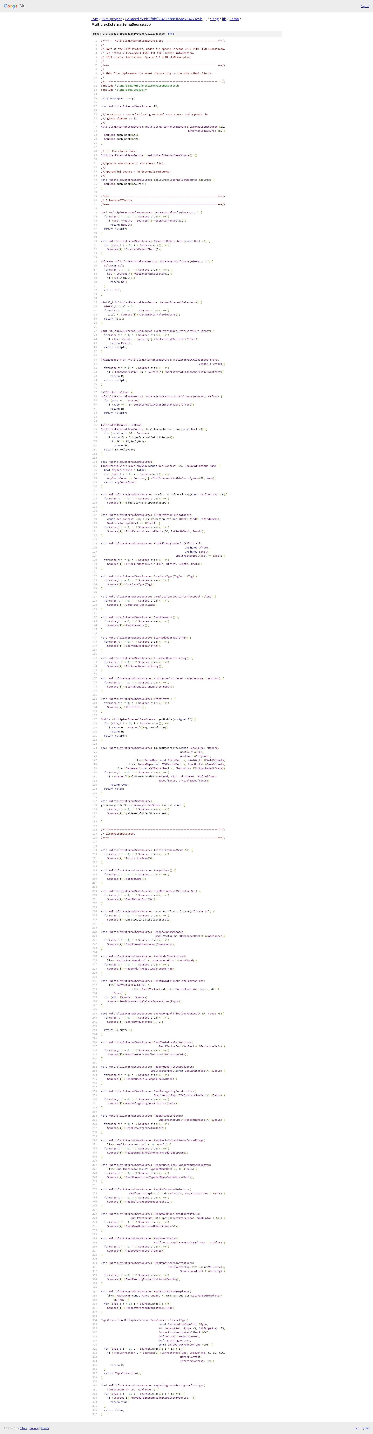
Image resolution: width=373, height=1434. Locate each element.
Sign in (365, 6)
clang (214, 19)
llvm (94, 19)
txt (356, 1428)
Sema (234, 19)
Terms (45, 1428)
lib (224, 19)
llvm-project (112, 19)
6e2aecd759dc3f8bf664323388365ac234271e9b (163, 19)
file (171, 33)
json (366, 1428)
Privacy (34, 1428)
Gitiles (23, 1428)
